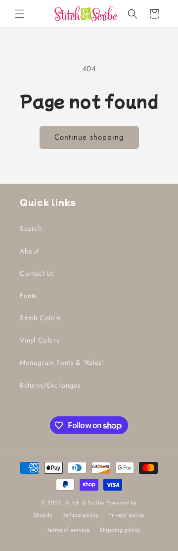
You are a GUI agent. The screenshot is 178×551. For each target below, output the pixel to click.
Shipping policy (120, 530)
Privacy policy (126, 515)
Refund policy (80, 515)
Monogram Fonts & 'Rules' (62, 362)
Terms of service (68, 530)
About (29, 251)
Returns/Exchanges (50, 385)
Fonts (28, 296)
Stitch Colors (40, 318)
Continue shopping (89, 137)
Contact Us (37, 273)
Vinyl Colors (39, 340)
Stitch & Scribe (85, 502)
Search (31, 228)
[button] (20, 14)
